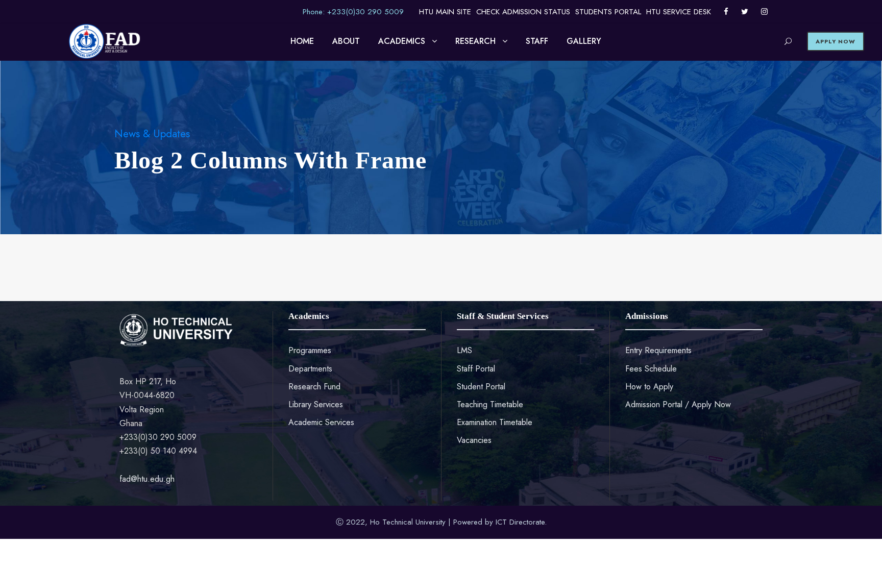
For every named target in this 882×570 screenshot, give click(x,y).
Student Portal (481, 386)
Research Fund (314, 386)
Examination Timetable (494, 422)
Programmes (309, 350)
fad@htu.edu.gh (147, 479)
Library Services (315, 404)
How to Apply (649, 386)
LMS (464, 350)
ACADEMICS (401, 41)
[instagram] (764, 11)
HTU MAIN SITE (445, 11)
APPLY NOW (835, 41)
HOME (302, 41)
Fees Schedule (651, 369)
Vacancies (474, 440)
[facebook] (726, 11)
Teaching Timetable (490, 404)
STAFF (537, 41)
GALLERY (584, 41)
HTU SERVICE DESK (678, 11)
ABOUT (346, 41)
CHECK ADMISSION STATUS (523, 11)
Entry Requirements (658, 350)
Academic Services (321, 422)
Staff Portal (476, 369)
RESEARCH (475, 41)
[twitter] (744, 11)
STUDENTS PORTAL (608, 11)
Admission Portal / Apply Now (678, 404)
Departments (310, 369)
